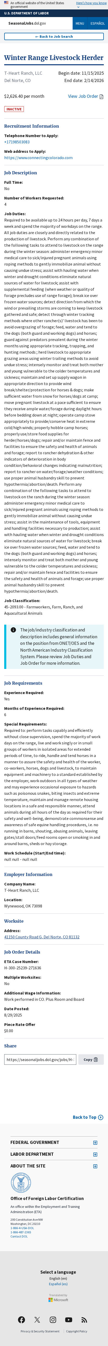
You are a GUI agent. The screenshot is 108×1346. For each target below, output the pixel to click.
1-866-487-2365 (20, 1232)
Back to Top (84, 1117)
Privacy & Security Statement (40, 1331)
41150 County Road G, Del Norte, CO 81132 (41, 936)
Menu (80, 23)
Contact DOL (19, 1236)
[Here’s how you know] (54, 4)
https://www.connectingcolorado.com (38, 157)
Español (98, 23)
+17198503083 (17, 141)
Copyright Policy (76, 1331)
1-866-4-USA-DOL (22, 1228)
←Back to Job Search (54, 36)
